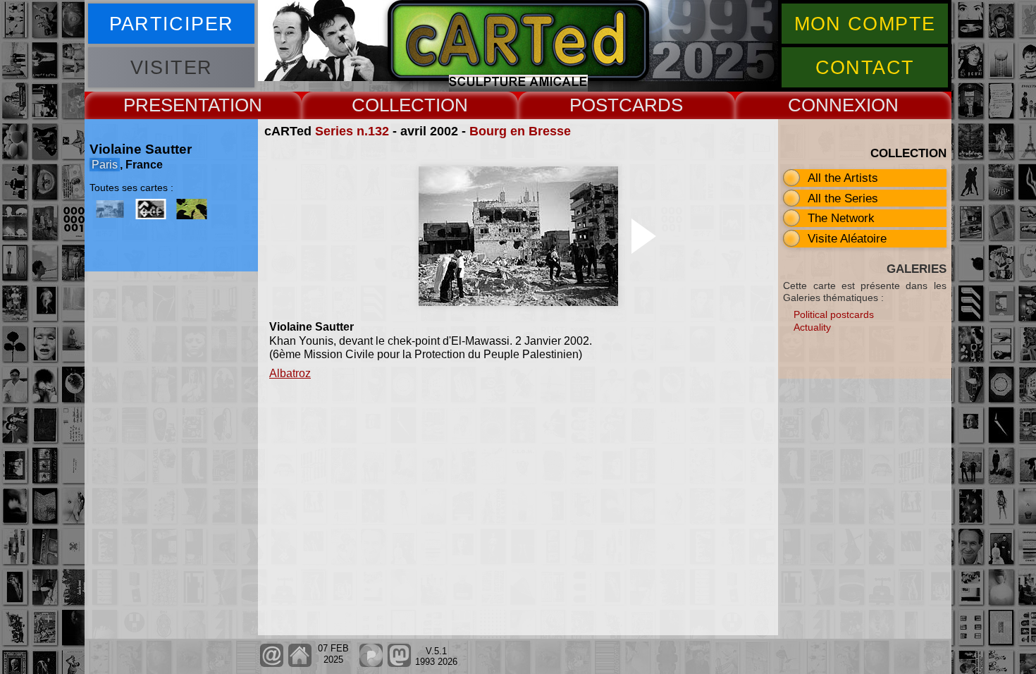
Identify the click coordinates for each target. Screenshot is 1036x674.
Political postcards (834, 314)
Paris (105, 165)
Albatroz (290, 373)
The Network (841, 218)
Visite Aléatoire (847, 238)
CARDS (651, 105)
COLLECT (394, 105)
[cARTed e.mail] (271, 663)
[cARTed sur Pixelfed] (371, 663)
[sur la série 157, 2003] (150, 209)
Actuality (812, 327)
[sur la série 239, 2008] (191, 209)
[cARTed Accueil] (299, 663)
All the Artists (843, 178)
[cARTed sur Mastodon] (399, 663)
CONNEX (827, 105)
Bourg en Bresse (520, 131)
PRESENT (165, 105)
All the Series (843, 198)
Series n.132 (352, 131)
